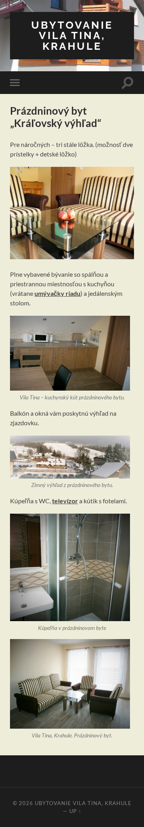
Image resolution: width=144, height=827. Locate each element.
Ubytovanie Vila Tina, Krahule (72, 35)
